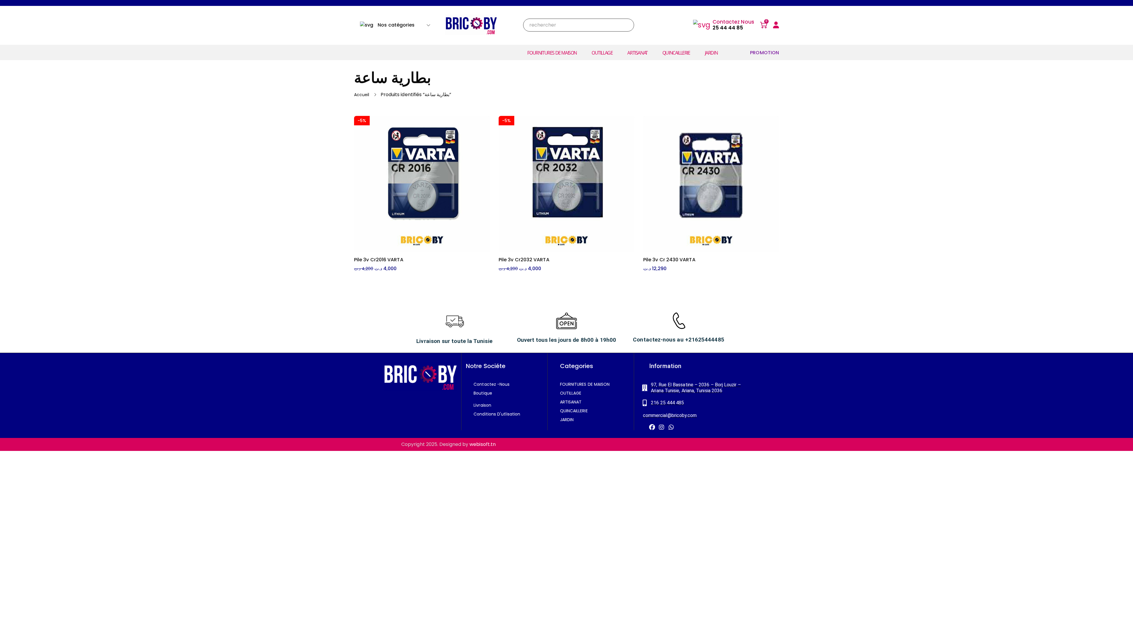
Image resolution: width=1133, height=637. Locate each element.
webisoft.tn (482, 444)
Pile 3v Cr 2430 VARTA (669, 259)
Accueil (361, 95)
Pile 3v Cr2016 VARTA (378, 259)
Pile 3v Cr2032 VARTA (524, 259)
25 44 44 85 (728, 27)
